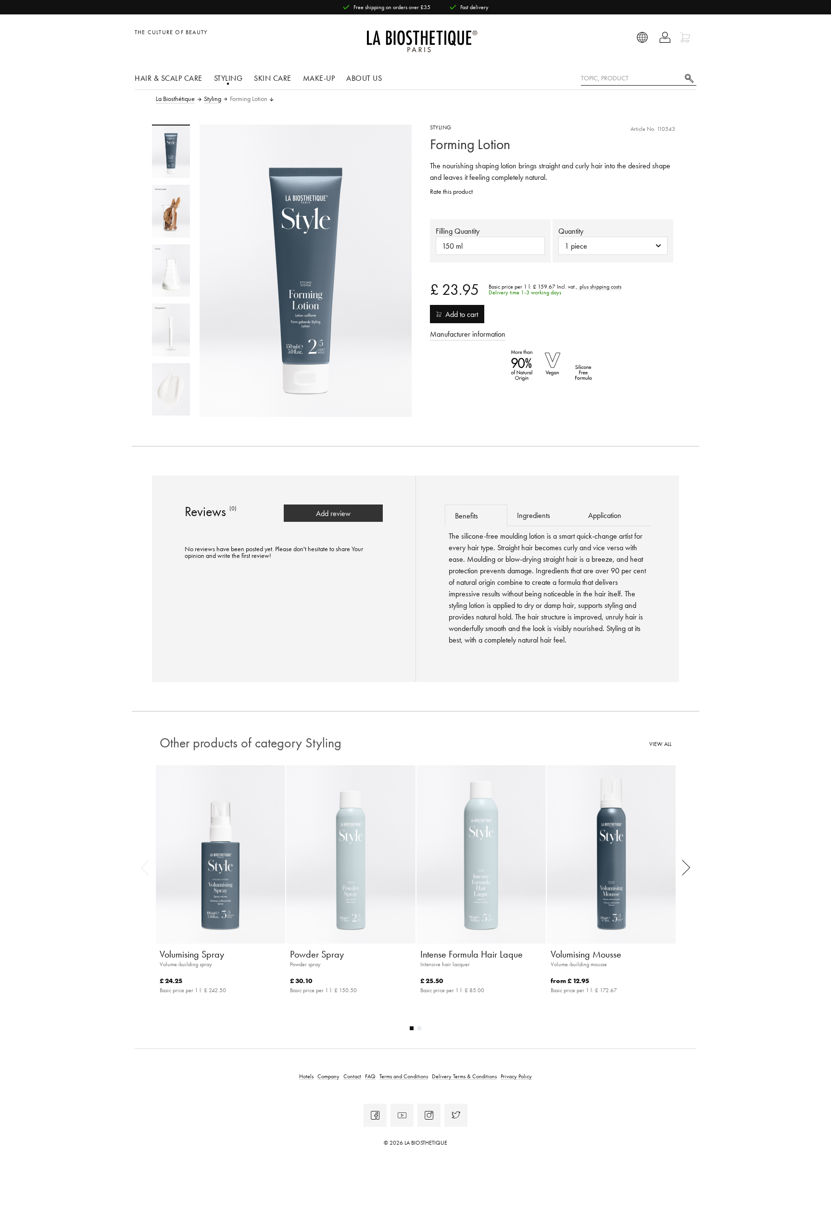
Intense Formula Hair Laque (471, 954)
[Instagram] (429, 1115)
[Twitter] (455, 1115)
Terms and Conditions (403, 1076)
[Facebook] (375, 1115)
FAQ (370, 1076)
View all (660, 744)
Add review (333, 513)
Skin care (272, 78)
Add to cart (461, 314)
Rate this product (451, 192)
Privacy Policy (516, 1076)
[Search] (689, 77)
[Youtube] (402, 1115)
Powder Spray (317, 954)
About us (364, 78)
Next (683, 867)
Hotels (306, 1076)
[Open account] (665, 37)
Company (328, 1076)
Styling (228, 78)
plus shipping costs (600, 287)
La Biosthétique (175, 99)
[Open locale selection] (643, 37)
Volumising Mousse (586, 954)
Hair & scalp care (168, 78)
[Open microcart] (686, 37)
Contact (352, 1076)
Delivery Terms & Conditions (464, 1076)
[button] (612, 246)
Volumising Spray (192, 954)
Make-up (319, 78)
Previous (148, 867)
